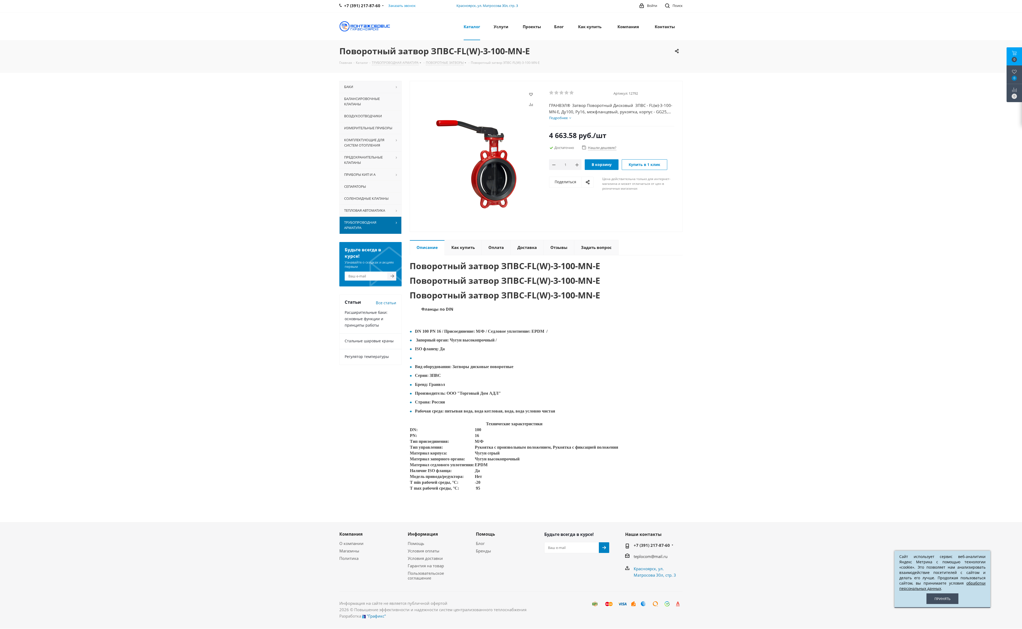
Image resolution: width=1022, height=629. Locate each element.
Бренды (483, 550)
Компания (350, 534)
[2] (556, 93)
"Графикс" (376, 616)
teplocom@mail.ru (650, 556)
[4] (566, 93)
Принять (942, 598)
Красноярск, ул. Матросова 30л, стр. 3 (487, 5)
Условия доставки (425, 558)
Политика (348, 558)
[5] (571, 93)
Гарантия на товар (426, 565)
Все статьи (386, 302)
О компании (351, 543)
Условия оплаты (423, 550)
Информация (423, 534)
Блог (480, 543)
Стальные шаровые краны (369, 340)
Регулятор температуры (367, 356)
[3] (561, 93)
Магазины (349, 550)
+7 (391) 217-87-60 (652, 545)
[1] (551, 93)
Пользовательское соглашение (426, 575)
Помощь (416, 543)
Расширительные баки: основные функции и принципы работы (366, 319)
